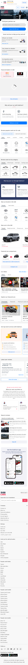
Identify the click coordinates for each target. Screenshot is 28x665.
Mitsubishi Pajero (5, 612)
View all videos (22, 271)
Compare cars (14, 266)
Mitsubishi (3, 582)
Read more (21, 374)
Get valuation (5, 54)
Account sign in (4, 516)
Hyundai (3, 578)
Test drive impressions (7, 367)
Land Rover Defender (7, 316)
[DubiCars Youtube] (11, 649)
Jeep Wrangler (4, 610)
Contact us (3, 508)
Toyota (2, 564)
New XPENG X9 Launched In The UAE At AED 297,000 (18, 434)
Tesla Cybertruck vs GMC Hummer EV (11, 261)
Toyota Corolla (4, 606)
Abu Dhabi (3, 544)
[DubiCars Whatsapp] (20, 649)
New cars (3, 528)
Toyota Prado (4, 596)
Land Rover (3, 576)
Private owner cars (5, 169)
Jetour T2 (3, 244)
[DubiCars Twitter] (17, 649)
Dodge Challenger (5, 634)
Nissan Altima (4, 600)
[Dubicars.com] (3, 493)
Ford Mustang (4, 604)
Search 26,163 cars (14, 29)
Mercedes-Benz (4, 566)
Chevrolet (3, 580)
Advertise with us (5, 518)
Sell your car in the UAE (6, 532)
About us (3, 510)
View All (14, 442)
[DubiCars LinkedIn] (1, 649)
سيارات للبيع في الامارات (6, 534)
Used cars (3, 526)
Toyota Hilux (4, 608)
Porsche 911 (4, 624)
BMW (2, 572)
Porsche (3, 586)
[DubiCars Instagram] (8, 649)
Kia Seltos (3, 632)
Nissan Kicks (4, 626)
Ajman (2, 548)
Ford (2, 574)
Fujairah (2, 551)
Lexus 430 (3, 614)
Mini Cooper (4, 640)
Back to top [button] (23, 492)
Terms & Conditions (5, 512)
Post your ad (5, 43)
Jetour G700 (3, 628)
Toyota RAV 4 (4, 602)
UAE (2, 542)
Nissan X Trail (4, 636)
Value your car (11, 352)
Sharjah (2, 555)
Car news (3, 530)
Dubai (2, 550)
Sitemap (3, 524)
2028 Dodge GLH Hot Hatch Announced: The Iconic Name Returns (17, 427)
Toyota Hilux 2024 (6, 364)
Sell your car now (14, 123)
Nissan (2, 568)
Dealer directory (5, 520)
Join (25, 500)
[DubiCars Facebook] (5, 649)
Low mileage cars (5, 175)
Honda (2, 584)
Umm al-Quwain (4, 557)
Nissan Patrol (4, 594)
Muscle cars (15, 175)
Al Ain (2, 546)
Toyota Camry (4, 598)
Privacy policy (4, 514)
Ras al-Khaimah (4, 553)
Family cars (15, 169)
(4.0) (11, 365)
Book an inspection (6, 64)
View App (24, 2)
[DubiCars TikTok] (14, 649)
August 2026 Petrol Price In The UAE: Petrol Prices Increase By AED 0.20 (17, 421)
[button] (1, 2)
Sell (17, 7)
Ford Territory (4, 642)
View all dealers (14, 99)
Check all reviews (13, 379)
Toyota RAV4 (4, 638)
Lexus (2, 570)
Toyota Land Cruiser (5, 592)
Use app (22, 7)
